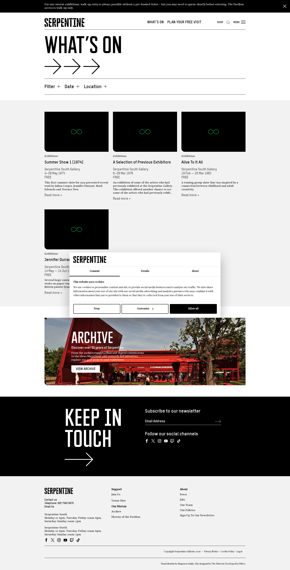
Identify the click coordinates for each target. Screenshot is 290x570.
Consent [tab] (95, 271)
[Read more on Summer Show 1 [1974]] (76, 132)
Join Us (115, 494)
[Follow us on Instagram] (159, 441)
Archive (116, 511)
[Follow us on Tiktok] (178, 441)
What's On (155, 22)
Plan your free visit (184, 22)
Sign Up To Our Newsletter (197, 515)
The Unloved (217, 564)
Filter (49, 86)
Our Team (186, 505)
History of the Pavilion (125, 517)
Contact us (50, 500)
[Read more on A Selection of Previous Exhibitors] (145, 132)
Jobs (182, 499)
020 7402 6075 (66, 503)
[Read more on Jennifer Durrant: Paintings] (76, 229)
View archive (85, 369)
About (184, 489)
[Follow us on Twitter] (153, 441)
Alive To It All (192, 162)
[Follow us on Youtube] (166, 441)
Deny (97, 309)
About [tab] (195, 271)
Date (69, 86)
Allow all (193, 309)
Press (183, 494)
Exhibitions (51, 156)
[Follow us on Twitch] (172, 441)
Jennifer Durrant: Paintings (67, 260)
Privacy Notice (211, 552)
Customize (143, 309)
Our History (119, 506)
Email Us (49, 507)
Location (93, 86)
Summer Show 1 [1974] (63, 162)
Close (284, 6)
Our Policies (187, 510)
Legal (239, 552)
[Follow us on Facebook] (147, 441)
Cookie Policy (227, 552)
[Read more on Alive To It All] (213, 132)
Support (116, 489)
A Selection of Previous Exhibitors (142, 162)
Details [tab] (145, 271)
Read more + (53, 195)
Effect (242, 564)
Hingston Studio (186, 564)
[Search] (228, 22)
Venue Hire (118, 500)
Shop (220, 22)
